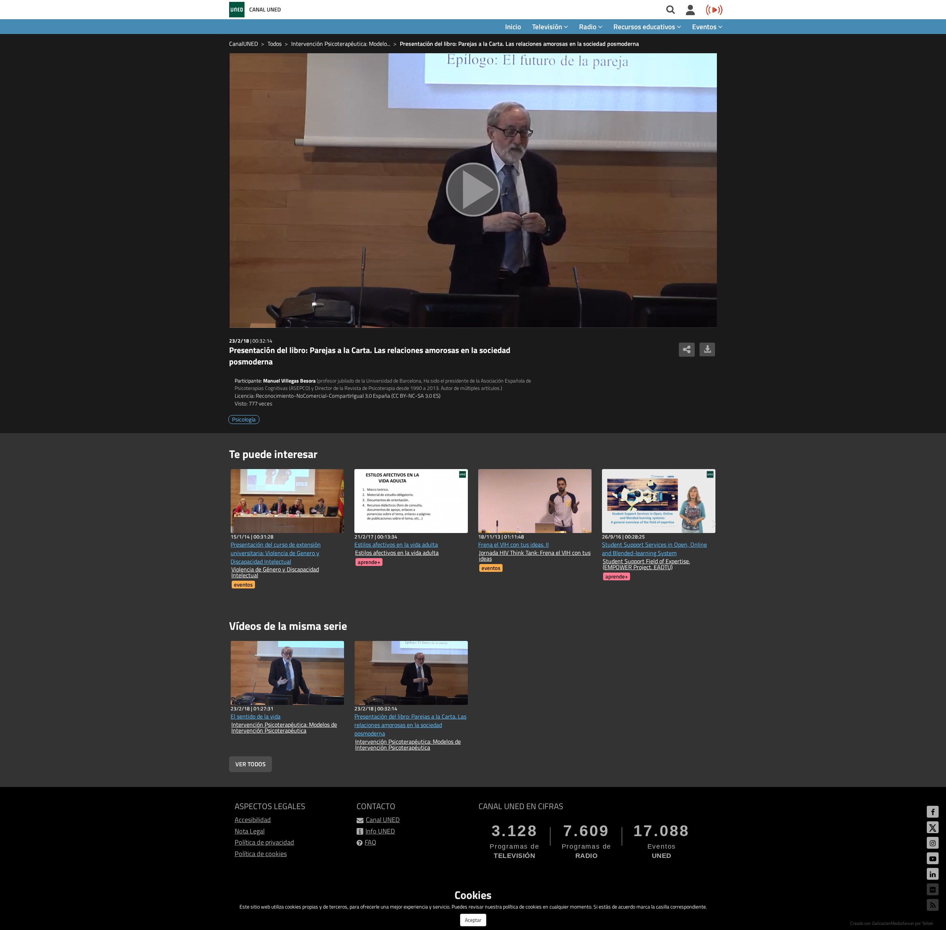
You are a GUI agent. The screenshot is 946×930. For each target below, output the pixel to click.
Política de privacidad (264, 842)
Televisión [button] (548, 26)
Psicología (244, 419)
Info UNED (380, 831)
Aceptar (473, 920)
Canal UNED (383, 820)
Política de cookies (261, 854)
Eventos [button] (705, 26)
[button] (714, 524)
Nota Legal (250, 831)
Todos (275, 43)
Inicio (513, 26)
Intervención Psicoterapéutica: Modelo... (340, 43)
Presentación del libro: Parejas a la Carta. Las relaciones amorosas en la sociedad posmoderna (519, 43)
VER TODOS (250, 764)
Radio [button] (588, 26)
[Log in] (690, 10)
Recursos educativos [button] (645, 26)
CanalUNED (243, 43)
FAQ (370, 842)
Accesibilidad (253, 820)
